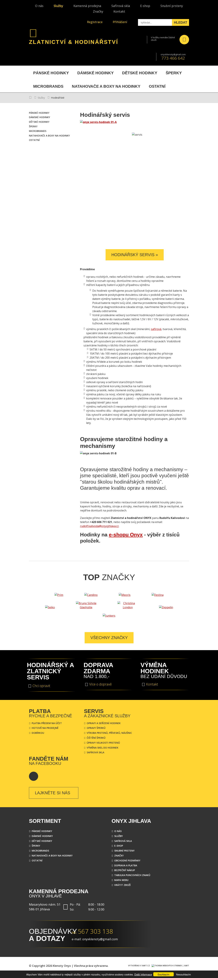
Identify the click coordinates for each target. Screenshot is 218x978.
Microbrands (40, 850)
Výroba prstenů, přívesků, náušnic (109, 732)
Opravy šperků (96, 728)
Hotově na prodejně (45, 728)
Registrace (95, 22)
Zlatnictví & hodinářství (73, 42)
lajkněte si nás (52, 793)
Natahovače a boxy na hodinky (52, 855)
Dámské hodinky (42, 836)
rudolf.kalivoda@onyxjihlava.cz (99, 526)
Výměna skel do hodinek (102, 747)
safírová (156, 329)
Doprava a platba (125, 865)
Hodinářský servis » (134, 254)
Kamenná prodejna (87, 6)
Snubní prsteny (171, 6)
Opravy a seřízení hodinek (104, 723)
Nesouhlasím (183, 974)
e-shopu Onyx (126, 534)
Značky (98, 11)
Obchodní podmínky (127, 860)
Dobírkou (38, 732)
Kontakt (119, 11)
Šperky (36, 845)
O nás (39, 6)
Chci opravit (41, 686)
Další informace (143, 974)
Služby (58, 6)
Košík (184, 39)
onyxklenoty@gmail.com (173, 54)
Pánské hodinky (42, 831)
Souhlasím (163, 974)
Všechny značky (109, 637)
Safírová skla (120, 6)
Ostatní (37, 860)
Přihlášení (120, 22)
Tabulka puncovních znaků (132, 875)
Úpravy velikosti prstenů (103, 742)
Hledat (180, 22)
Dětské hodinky (42, 841)
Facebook (33, 776)
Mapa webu (121, 880)
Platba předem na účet (47, 723)
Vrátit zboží (122, 885)
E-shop (145, 6)
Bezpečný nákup (124, 870)
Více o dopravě (100, 684)
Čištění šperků (96, 737)
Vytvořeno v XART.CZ (139, 965)
